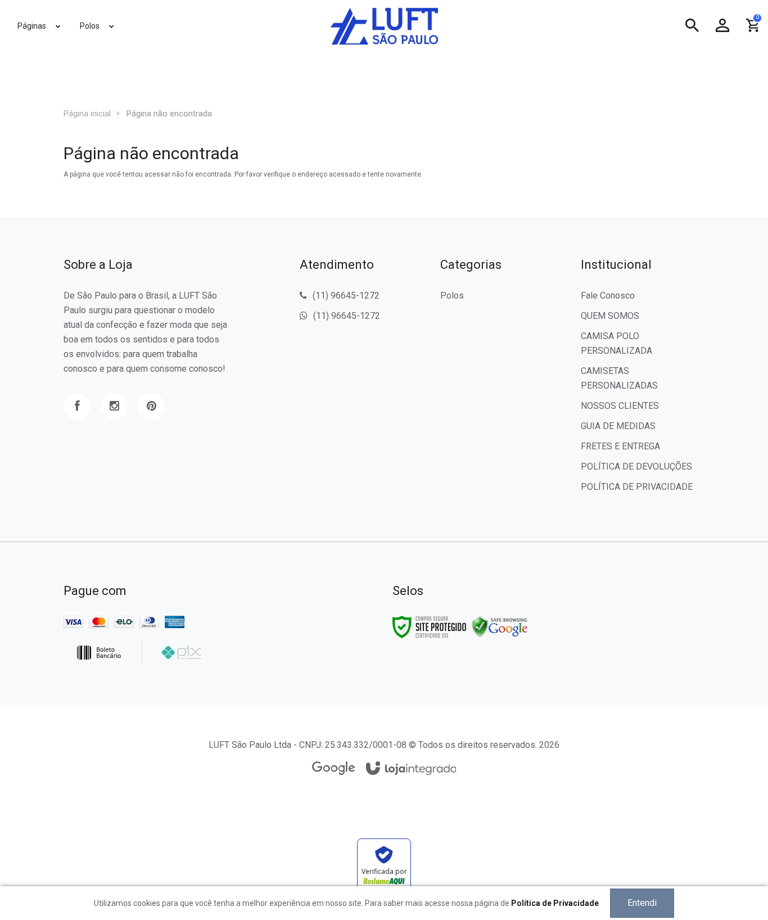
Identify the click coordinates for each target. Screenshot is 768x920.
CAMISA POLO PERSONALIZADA (616, 343)
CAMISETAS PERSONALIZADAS (619, 378)
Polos (452, 295)
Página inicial (87, 114)
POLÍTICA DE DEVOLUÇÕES (636, 466)
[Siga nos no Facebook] (77, 406)
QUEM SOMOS (610, 315)
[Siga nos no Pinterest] (151, 406)
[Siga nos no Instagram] (114, 406)
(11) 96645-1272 (346, 295)
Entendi (642, 903)
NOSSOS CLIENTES (620, 405)
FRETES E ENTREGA (620, 446)
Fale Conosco (608, 295)
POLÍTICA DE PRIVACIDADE (637, 486)
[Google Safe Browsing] (500, 626)
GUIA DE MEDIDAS (618, 426)
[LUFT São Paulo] (384, 26)
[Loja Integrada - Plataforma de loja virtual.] (411, 769)
